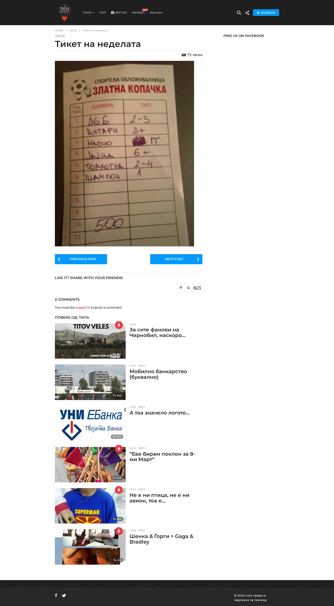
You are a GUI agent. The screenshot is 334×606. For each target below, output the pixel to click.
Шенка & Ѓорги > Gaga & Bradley (161, 539)
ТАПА (87, 12)
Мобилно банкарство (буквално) (158, 374)
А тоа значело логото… (160, 413)
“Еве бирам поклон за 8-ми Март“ (162, 457)
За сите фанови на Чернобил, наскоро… (158, 332)
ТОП (102, 12)
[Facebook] (56, 595)
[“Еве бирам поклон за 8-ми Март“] (90, 464)
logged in (82, 307)
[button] (239, 12)
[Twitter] (64, 595)
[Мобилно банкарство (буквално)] (90, 382)
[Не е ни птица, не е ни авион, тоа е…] (90, 505)
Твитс (142, 365)
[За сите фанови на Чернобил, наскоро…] (90, 341)
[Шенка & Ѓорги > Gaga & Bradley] (90, 547)
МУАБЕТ (138, 11)
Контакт (156, 12)
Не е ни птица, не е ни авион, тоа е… (159, 498)
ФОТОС (121, 12)
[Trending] (119, 325)
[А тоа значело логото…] (90, 423)
